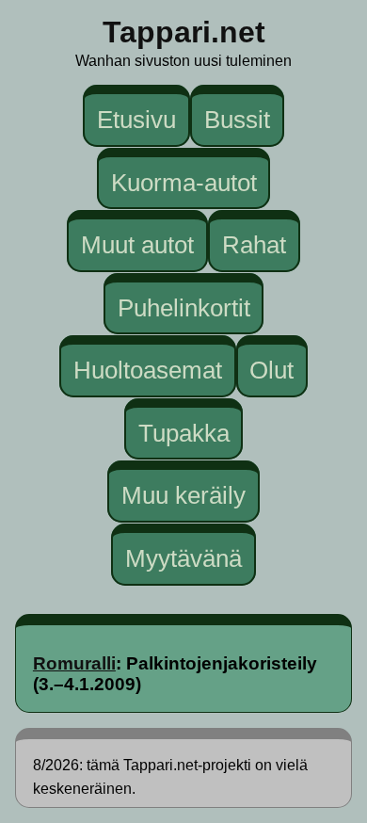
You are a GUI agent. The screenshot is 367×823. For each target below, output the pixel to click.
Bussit (237, 119)
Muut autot (137, 245)
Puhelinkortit (184, 307)
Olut (271, 370)
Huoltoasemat (147, 370)
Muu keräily (183, 495)
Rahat (254, 245)
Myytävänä (183, 558)
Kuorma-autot (184, 182)
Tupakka (184, 433)
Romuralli (74, 663)
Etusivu (136, 119)
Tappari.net (184, 32)
